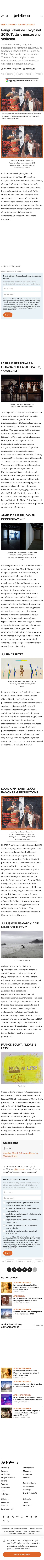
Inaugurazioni (28, 1486)
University (27, 1499)
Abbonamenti (28, 1468)
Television (5, 1494)
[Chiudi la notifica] (42, 1538)
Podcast (26, 1477)
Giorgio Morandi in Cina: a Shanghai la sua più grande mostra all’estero (27, 1299)
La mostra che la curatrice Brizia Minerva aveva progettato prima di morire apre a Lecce (26, 1287)
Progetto (4, 1471)
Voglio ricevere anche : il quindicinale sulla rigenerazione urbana (23, 1215)
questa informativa (29, 306)
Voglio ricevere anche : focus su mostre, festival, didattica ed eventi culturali (22, 1204)
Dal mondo (5, 1487)
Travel (25, 1502)
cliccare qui (19, 1169)
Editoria (4, 1481)
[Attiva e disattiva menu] (2, 16)
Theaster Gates (10, 1156)
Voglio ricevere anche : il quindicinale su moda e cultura (22, 1221)
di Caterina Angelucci (21, 1417)
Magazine (27, 1471)
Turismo (4, 1484)
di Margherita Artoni (21, 1402)
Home (3, 25)
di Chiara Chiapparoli (12, 69)
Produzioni (27, 1505)
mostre (10, 74)
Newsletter (27, 1474)
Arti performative (8, 1477)
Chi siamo (5, 1499)
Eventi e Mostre (29, 1483)
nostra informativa (21, 302)
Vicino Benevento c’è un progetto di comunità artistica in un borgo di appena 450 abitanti (26, 1413)
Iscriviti (7, 315)
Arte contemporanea (26, 25)
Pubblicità (5, 1502)
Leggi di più (39, 1326)
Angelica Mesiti (10, 1153)
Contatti (4, 1505)
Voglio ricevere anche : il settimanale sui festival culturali (21, 1232)
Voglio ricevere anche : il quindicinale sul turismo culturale (21, 1226)
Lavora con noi (7, 1509)
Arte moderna (19, 1296)
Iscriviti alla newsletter (22, 1555)
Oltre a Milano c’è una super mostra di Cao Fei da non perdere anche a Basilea (27, 1398)
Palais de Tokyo (24, 74)
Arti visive (12, 25)
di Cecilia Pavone (19, 1291)
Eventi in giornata (30, 1493)
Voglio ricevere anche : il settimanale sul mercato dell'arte (22, 1209)
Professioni (5, 1474)
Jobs (3, 1490)
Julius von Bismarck (28, 1153)
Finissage (27, 1489)
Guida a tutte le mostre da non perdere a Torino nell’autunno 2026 (27, 1313)
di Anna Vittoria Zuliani (22, 1303)
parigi (38, 74)
